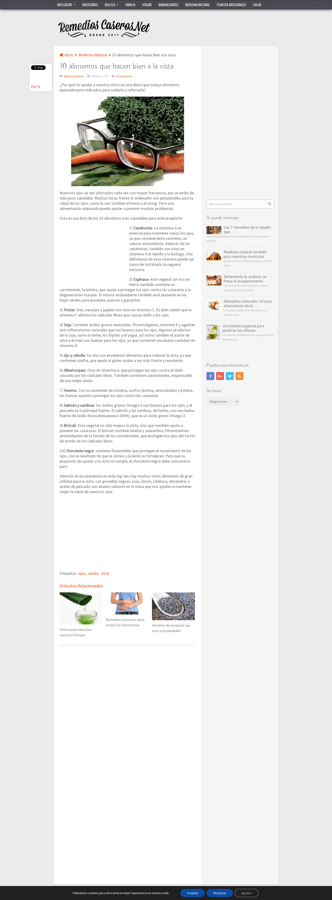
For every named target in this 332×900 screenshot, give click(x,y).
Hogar (147, 4)
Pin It (35, 86)
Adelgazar (64, 4)
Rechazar (219, 893)
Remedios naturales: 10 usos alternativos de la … (248, 303)
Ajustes (246, 893)
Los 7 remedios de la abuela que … (247, 229)
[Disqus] (128, 710)
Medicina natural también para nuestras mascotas (245, 254)
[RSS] (239, 376)
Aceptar (192, 893)
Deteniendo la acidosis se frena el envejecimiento (245, 278)
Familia (130, 4)
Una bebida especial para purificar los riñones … (243, 328)
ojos (81, 573)
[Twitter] (230, 376)
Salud (257, 4)
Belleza (110, 4)
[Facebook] (210, 376)
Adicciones (90, 4)
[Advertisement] (93, 255)
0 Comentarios (123, 76)
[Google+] (220, 376)
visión (93, 573)
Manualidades (168, 4)
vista (105, 573)
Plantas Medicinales (231, 4)
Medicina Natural (197, 4)
